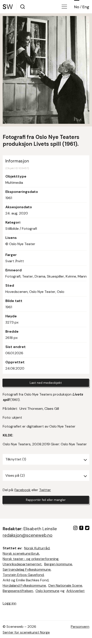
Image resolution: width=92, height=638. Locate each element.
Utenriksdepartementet (22, 564)
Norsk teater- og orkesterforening (31, 558)
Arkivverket (75, 590)
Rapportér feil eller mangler (46, 500)
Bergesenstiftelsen (18, 590)
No (76, 7)
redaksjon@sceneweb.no (27, 535)
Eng (85, 7)
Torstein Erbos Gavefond (23, 574)
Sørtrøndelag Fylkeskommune (27, 569)
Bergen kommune (58, 564)
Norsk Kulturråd (37, 548)
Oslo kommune (47, 590)
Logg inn (9, 603)
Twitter (45, 490)
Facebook (23, 490)
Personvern (80, 626)
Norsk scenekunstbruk (21, 553)
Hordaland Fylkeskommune (24, 585)
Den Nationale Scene (65, 585)
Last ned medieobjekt (46, 383)
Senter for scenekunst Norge (26, 632)
